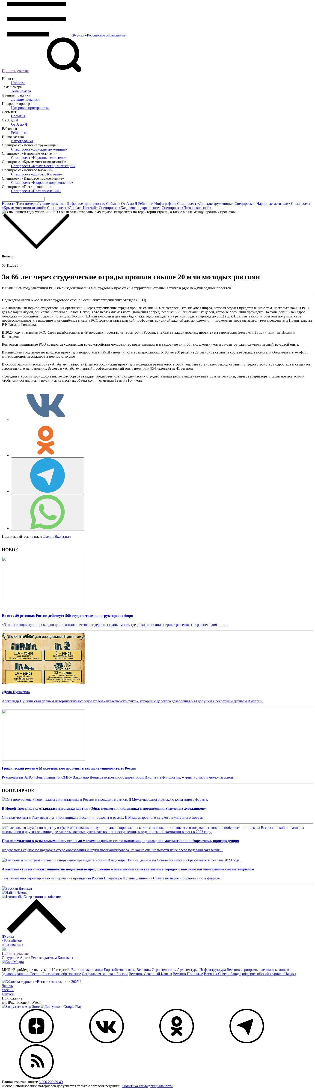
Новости (18, 83)
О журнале (10, 958)
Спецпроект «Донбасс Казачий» (36, 174)
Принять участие (15, 71)
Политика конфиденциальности (147, 1086)
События (18, 116)
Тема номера (21, 91)
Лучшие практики (25, 99)
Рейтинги (18, 133)
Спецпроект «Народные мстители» (39, 158)
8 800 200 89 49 (51, 1082)
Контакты (65, 958)
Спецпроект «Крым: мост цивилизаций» (43, 166)
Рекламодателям (44, 958)
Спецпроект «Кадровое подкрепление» (42, 182)
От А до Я (19, 124)
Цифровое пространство (30, 108)
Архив (25, 958)
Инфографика (22, 141)
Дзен (47, 536)
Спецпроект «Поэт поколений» (36, 191)
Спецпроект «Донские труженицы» (39, 149)
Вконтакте (63, 536)
